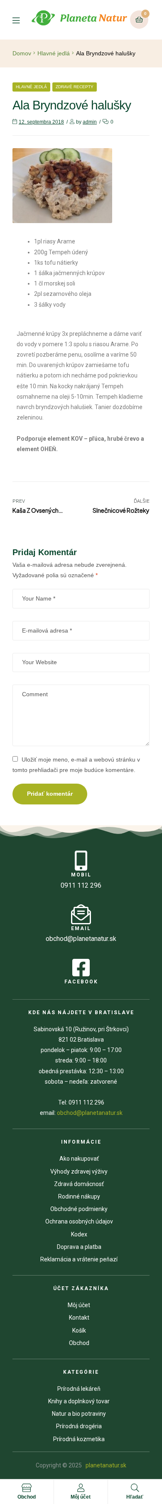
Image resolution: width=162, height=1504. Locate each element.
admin (90, 122)
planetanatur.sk (105, 1465)
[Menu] (21, 19)
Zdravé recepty (74, 86)
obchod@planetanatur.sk (90, 1112)
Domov (21, 53)
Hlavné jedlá (53, 53)
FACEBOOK (81, 982)
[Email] (81, 914)
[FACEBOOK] (81, 968)
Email (81, 928)
